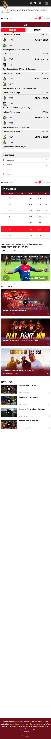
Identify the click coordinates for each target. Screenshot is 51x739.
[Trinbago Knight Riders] (5, 5)
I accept (26, 736)
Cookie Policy (39, 724)
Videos (15, 314)
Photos (27, 393)
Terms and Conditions (16, 724)
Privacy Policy (28, 724)
